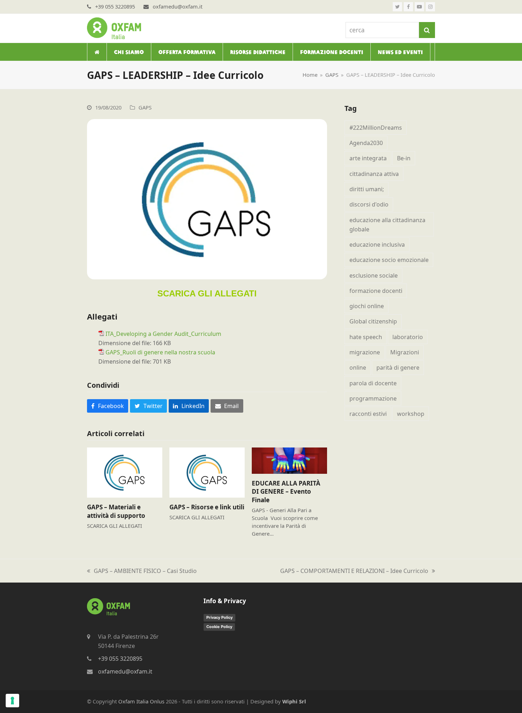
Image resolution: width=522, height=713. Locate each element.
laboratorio (407, 337)
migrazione (364, 352)
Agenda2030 (366, 143)
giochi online (366, 306)
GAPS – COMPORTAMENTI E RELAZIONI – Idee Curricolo (354, 571)
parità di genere (397, 367)
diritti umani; (366, 189)
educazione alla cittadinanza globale (387, 224)
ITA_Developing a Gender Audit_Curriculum (163, 334)
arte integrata (368, 158)
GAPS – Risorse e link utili (206, 507)
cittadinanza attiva (374, 174)
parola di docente (373, 383)
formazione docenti (375, 291)
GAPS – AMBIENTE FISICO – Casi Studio (142, 571)
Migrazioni (404, 352)
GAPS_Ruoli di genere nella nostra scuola (160, 352)
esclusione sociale (373, 275)
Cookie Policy (219, 626)
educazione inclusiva (377, 244)
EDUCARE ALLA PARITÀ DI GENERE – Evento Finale (286, 491)
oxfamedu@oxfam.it (125, 671)
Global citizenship (373, 321)
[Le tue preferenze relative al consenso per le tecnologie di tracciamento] (12, 700)
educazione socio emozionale (389, 260)
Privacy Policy (219, 617)
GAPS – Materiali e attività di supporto (116, 511)
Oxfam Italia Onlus (141, 701)
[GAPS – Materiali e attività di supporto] (124, 472)
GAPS (145, 107)
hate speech (365, 337)
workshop (410, 414)
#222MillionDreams (375, 128)
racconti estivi (368, 414)
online (357, 367)
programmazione (373, 398)
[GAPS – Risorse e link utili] (207, 472)
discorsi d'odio (368, 204)
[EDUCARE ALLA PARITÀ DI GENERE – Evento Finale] (289, 460)
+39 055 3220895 (120, 659)
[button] (107, 406)
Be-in (403, 158)
